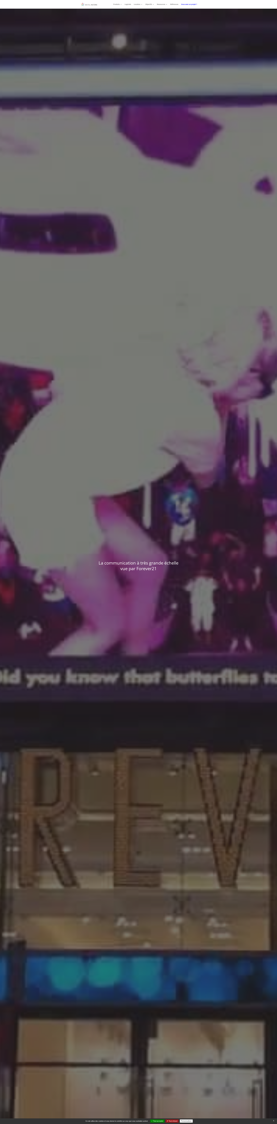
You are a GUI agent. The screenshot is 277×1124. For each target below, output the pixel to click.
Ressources (161, 4)
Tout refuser (173, 1121)
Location (137, 4)
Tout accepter (158, 1121)
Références (174, 4)
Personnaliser (186, 1121)
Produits (116, 4)
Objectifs (148, 4)
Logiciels (128, 4)
